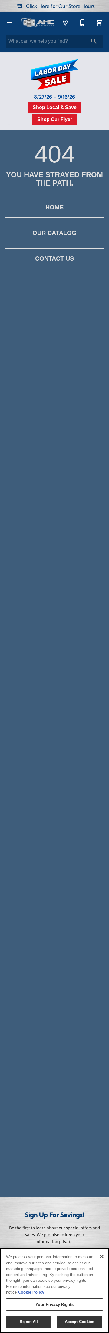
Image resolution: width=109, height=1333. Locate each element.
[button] (9, 22)
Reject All (29, 1321)
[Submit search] (94, 41)
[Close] (101, 1256)
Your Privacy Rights (54, 1304)
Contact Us (54, 258)
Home (54, 207)
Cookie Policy (31, 1292)
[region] (54, 1290)
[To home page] (37, 22)
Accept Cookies (79, 1321)
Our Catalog (54, 233)
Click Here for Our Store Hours (60, 6)
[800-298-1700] (82, 22)
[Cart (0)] (99, 22)
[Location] (65, 22)
